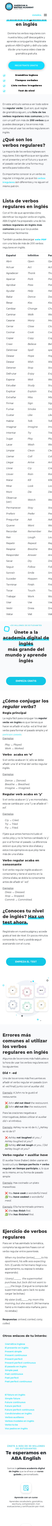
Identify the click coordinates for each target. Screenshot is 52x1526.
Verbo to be (11, 1424)
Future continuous (15, 1402)
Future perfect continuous (19, 1409)
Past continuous (14, 1374)
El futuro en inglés (15, 1394)
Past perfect (12, 1377)
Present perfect (14, 1359)
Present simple (13, 1351)
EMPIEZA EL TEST (26, 961)
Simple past (11, 1370)
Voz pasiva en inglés (16, 1428)
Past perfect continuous (18, 1381)
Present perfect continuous (20, 1362)
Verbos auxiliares (14, 1417)
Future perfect (13, 1406)
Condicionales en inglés (18, 1413)
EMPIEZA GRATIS (26, 681)
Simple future (12, 1398)
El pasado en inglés (15, 1366)
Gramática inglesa (15, 1344)
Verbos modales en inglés (19, 1421)
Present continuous (16, 1355)
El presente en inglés (16, 1347)
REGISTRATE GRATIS (26, 65)
